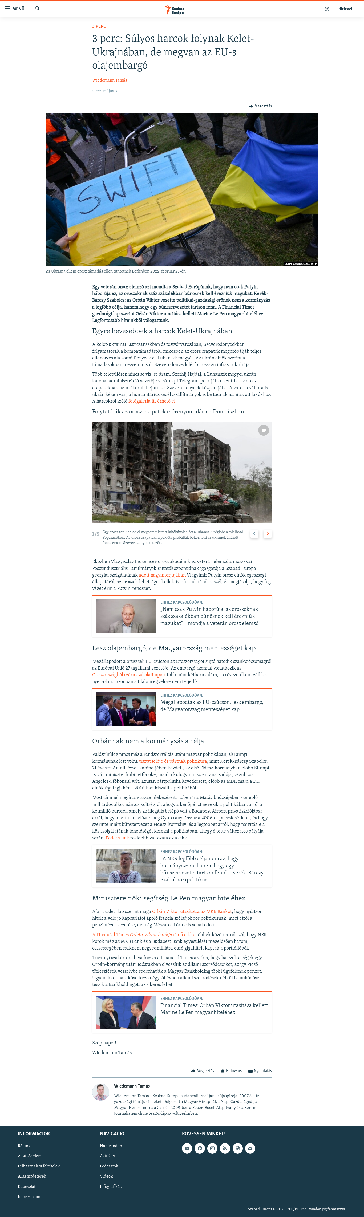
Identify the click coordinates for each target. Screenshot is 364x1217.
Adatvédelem (30, 1156)
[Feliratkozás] (250, 1148)
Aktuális (107, 1156)
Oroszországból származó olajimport (129, 675)
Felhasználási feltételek (39, 1166)
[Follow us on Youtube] (187, 1148)
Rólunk (24, 1146)
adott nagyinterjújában (162, 575)
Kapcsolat (26, 1186)
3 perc (99, 26)
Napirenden (111, 1146)
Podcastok (109, 1166)
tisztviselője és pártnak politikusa (173, 761)
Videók (106, 1176)
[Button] (260, 106)
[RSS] (225, 1148)
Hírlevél (345, 9)
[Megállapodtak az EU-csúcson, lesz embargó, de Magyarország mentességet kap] (126, 709)
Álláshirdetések (32, 1176)
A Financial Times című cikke (143, 935)
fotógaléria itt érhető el (151, 401)
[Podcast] (238, 1148)
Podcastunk (117, 838)
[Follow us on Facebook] (200, 1148)
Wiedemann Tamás (109, 80)
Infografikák (111, 1186)
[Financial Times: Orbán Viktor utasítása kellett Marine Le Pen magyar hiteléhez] (126, 1012)
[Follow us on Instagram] (212, 1148)
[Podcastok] (327, 9)
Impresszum (29, 1197)
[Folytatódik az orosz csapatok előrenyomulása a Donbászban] (182, 472)
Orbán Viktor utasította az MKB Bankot (192, 912)
